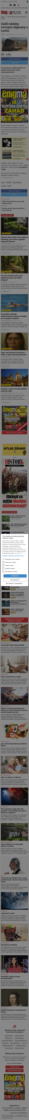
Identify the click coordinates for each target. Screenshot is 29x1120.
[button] (14, 556)
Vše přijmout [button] (15, 576)
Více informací (18, 553)
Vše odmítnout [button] (15, 580)
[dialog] (14, 560)
